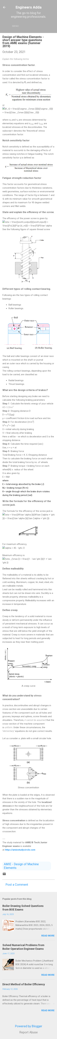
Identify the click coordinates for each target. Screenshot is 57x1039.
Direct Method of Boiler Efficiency (23, 984)
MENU (15, 26)
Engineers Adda (28, 7)
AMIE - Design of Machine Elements (21, 866)
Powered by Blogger (28, 1026)
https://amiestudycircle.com (20, 849)
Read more (48, 935)
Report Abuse (28, 1032)
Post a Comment (16, 884)
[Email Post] (4, 874)
